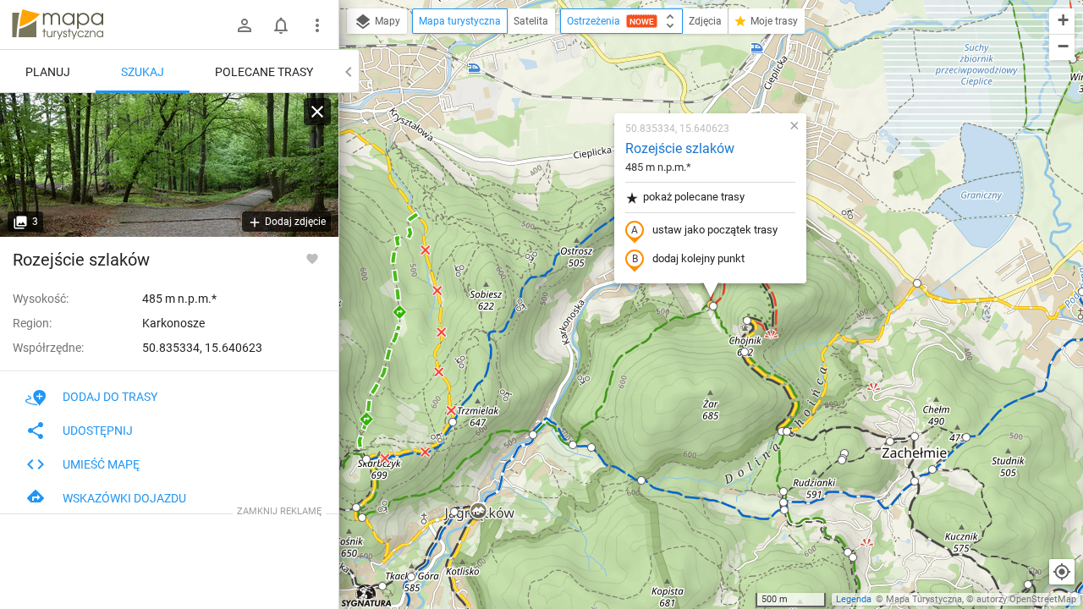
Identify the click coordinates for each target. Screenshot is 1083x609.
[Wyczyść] (317, 111)
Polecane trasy (264, 72)
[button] (478, 512)
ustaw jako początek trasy (715, 229)
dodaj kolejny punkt (698, 258)
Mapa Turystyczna (924, 599)
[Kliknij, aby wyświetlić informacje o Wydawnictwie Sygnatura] (367, 595)
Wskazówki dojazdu (124, 498)
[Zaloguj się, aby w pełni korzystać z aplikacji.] (312, 258)
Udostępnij (98, 430)
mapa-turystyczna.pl (57, 24)
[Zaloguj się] (244, 25)
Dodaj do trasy (110, 396)
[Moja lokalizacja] (1062, 571)
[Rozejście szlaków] (169, 165)
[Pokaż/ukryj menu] (317, 25)
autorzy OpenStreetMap (1026, 599)
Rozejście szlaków (679, 148)
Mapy (386, 21)
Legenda (853, 599)
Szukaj (142, 72)
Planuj (47, 72)
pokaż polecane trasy (694, 196)
